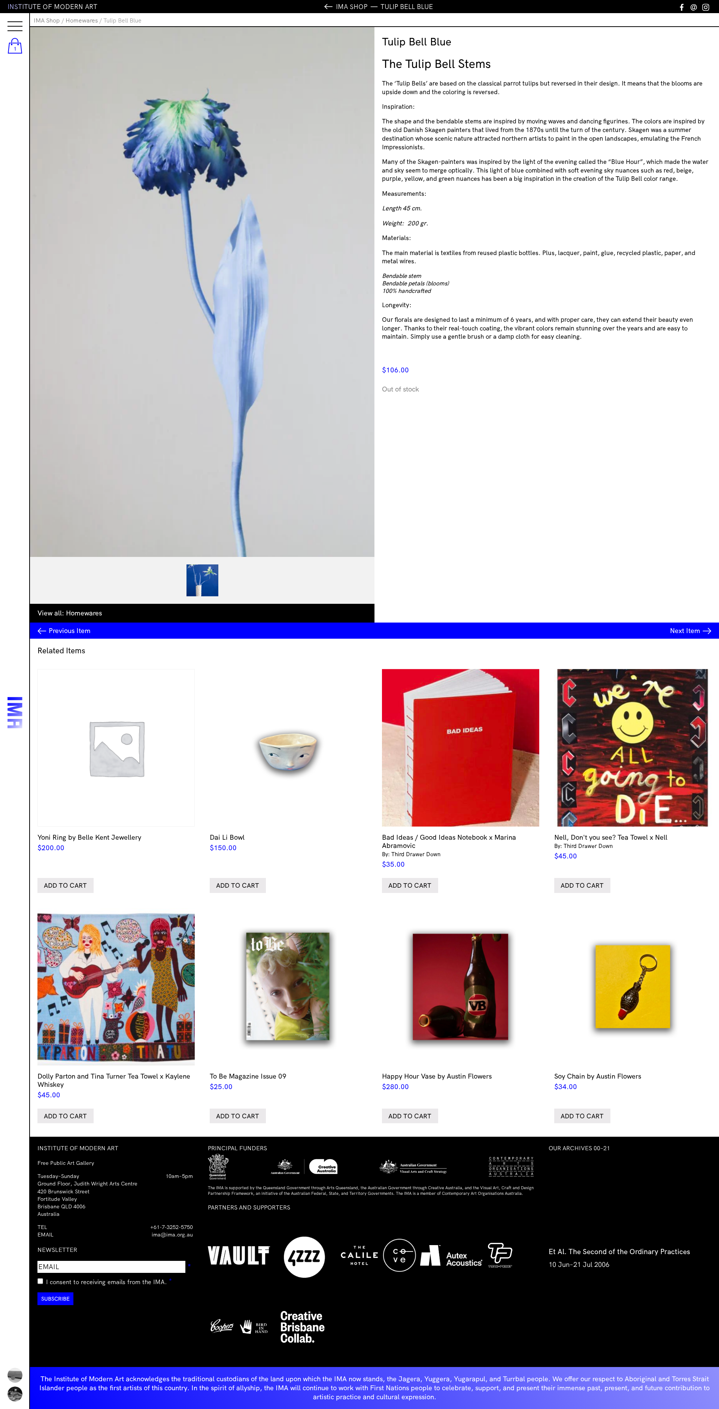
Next (685, 630)
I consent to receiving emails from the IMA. (109, 1280)
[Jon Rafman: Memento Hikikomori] (14, 1393)
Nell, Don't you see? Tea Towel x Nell (610, 846)
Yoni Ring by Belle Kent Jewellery (89, 842)
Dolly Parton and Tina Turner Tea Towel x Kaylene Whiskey (113, 1085)
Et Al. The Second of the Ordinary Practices (619, 1251)
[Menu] (7, 19)
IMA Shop (47, 20)
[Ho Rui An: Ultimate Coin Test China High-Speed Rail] (14, 1375)
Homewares (82, 20)
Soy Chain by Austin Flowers (597, 1081)
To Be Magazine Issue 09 (248, 1081)
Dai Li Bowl (227, 842)
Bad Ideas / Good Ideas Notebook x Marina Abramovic (449, 851)
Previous (70, 630)
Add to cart (65, 885)
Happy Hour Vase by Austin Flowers (437, 1081)
